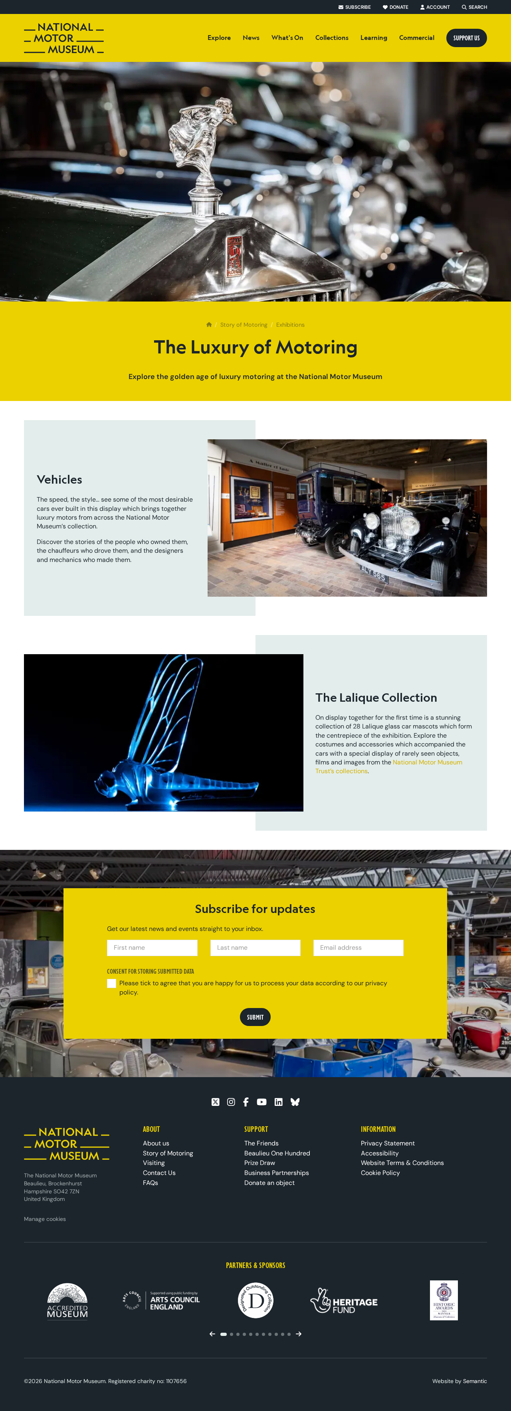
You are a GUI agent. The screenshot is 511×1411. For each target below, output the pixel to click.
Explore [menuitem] (219, 37)
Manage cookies (45, 1218)
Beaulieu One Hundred (277, 1153)
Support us (467, 37)
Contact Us (159, 1173)
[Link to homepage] (64, 38)
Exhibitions (290, 324)
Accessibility (380, 1153)
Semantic (475, 1381)
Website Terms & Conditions (402, 1163)
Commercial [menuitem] (416, 37)
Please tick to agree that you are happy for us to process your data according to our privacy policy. (253, 987)
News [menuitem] (251, 37)
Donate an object (269, 1183)
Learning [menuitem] (373, 37)
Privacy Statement (388, 1143)
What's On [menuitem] (287, 37)
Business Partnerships (276, 1173)
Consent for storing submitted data (150, 971)
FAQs (150, 1183)
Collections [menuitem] (332, 37)
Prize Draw (259, 1163)
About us (156, 1143)
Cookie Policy (380, 1173)
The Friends (261, 1143)
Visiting (154, 1163)
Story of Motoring (243, 324)
